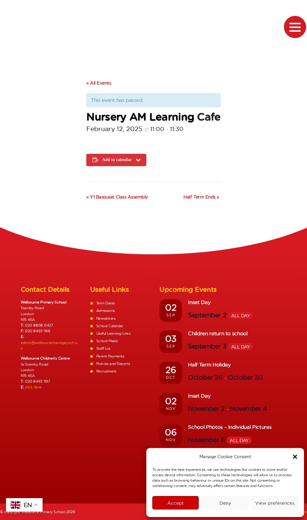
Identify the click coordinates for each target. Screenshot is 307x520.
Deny (225, 503)
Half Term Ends (201, 197)
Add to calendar (117, 159)
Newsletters (106, 318)
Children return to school (217, 333)
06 (171, 432)
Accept (175, 503)
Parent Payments (110, 356)
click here (33, 387)
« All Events (98, 83)
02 (170, 307)
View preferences (274, 503)
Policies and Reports (113, 363)
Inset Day (199, 302)
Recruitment (106, 371)
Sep (170, 315)
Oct (171, 377)
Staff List (103, 348)
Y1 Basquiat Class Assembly (117, 197)
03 (171, 338)
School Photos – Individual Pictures (229, 426)
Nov (171, 408)
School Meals (107, 341)
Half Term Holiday (209, 364)
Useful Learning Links (113, 333)
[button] (295, 457)
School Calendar (110, 326)
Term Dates (105, 303)
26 (170, 369)
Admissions (105, 310)
